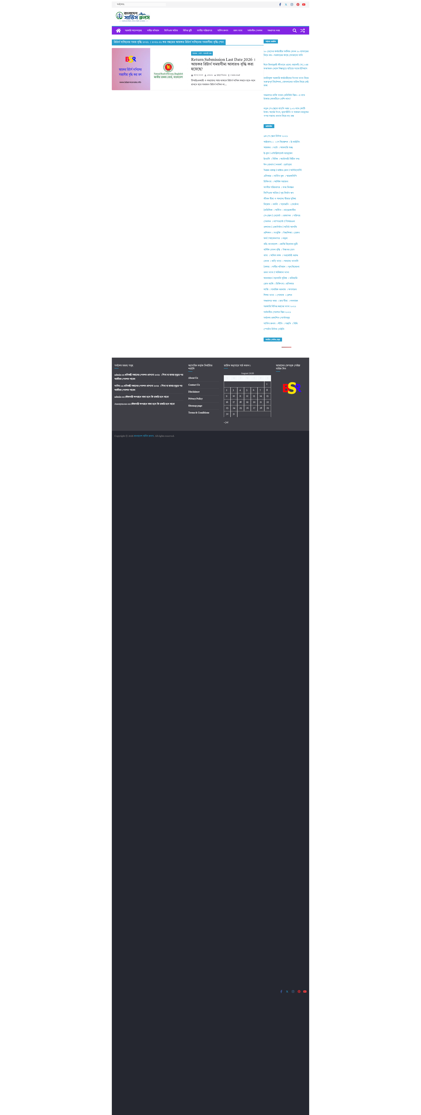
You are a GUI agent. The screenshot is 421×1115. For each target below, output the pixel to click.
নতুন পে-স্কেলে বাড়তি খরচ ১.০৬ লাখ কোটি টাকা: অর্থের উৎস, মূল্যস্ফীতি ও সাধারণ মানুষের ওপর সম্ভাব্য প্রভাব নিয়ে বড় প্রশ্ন (286, 112)
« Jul (226, 422)
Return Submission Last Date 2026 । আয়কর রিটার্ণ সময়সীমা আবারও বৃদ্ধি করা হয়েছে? (223, 64)
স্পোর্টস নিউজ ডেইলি (274, 329)
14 (261, 396)
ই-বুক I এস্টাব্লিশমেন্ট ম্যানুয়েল (278, 153)
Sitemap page (195, 406)
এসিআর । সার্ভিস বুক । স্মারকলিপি (280, 176)
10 (234, 396)
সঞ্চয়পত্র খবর (274, 30)
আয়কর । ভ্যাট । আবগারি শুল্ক (201, 53)
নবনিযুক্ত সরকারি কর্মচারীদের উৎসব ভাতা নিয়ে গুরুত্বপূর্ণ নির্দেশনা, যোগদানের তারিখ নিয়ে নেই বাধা (286, 82)
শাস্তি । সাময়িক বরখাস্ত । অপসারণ (280, 289)
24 (234, 408)
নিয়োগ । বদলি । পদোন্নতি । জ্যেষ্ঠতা (281, 204)
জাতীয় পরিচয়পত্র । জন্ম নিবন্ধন (279, 187)
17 (234, 402)
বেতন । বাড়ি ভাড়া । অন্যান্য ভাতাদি (281, 261)
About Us (193, 378)
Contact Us (194, 385)
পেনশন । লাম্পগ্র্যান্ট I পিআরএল (279, 221)
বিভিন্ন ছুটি (187, 30)
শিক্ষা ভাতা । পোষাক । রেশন (278, 295)
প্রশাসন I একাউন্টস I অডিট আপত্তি (280, 227)
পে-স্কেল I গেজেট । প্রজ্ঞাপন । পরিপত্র (282, 216)
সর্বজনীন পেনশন (255, 30)
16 (227, 402)
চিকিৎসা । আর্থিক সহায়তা (276, 181)
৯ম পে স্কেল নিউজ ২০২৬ (276, 136)
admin (210, 75)
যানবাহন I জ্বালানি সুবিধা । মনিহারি (280, 278)
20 (254, 402)
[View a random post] (303, 31)
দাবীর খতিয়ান (153, 30)
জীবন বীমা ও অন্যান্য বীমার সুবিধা (280, 199)
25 (240, 408)
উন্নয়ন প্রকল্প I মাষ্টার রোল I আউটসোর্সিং (283, 170)
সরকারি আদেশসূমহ (133, 30)
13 (254, 396)
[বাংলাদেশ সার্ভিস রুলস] (118, 31)
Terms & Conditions (198, 413)
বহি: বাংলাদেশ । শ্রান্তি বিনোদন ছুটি (281, 244)
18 (240, 402)
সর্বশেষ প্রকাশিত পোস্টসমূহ (277, 318)
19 (247, 402)
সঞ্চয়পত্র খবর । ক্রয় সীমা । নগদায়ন (281, 301)
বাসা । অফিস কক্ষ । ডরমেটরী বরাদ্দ (281, 255)
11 (240, 396)
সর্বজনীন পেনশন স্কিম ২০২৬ (277, 312)
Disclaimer (194, 392)
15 (267, 396)
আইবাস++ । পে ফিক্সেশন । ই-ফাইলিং (282, 142)
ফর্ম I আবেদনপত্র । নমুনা (276, 238)
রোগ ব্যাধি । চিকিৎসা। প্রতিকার (279, 284)
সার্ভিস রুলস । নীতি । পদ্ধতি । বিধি (280, 323)
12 (247, 396)
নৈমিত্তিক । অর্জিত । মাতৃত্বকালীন (280, 210)
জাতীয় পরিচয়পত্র (204, 30)
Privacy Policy (195, 399)
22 (267, 402)
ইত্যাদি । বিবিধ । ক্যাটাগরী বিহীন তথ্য (281, 159)
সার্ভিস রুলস (222, 30)
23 (227, 408)
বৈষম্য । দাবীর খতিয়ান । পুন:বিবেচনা (281, 267)
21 (261, 402)
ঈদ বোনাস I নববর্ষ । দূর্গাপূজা (278, 165)
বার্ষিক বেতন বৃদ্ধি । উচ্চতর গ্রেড (279, 250)
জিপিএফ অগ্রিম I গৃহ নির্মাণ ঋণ (279, 193)
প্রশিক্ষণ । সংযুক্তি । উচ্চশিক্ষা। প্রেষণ (282, 233)
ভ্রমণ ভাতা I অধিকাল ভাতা (276, 272)
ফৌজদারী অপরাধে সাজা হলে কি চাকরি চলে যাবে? (147, 397)
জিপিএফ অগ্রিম (171, 30)
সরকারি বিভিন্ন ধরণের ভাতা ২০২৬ (280, 306)
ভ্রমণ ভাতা (237, 30)
